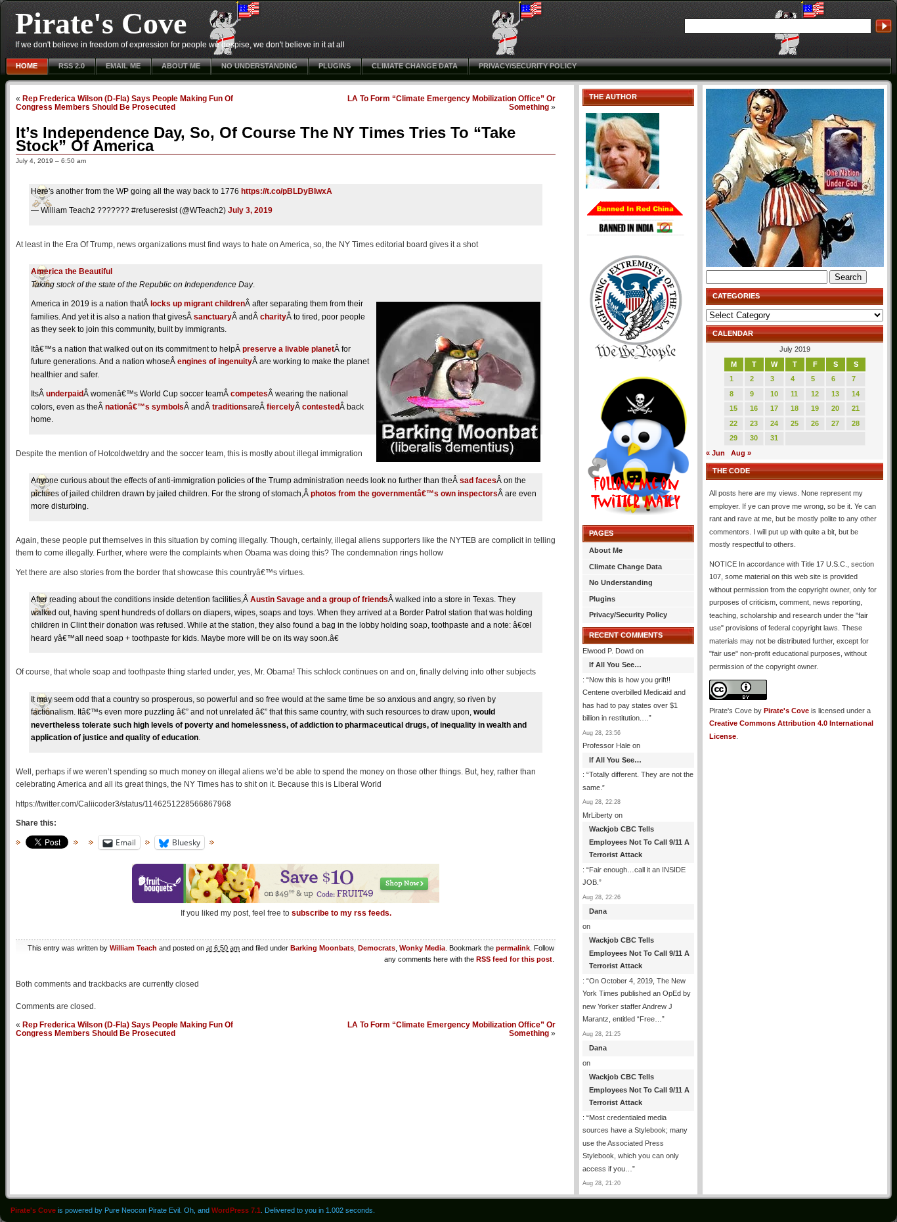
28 (856, 423)
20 (835, 408)
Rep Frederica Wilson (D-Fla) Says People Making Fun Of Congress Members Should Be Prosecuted (124, 102)
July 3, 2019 (250, 210)
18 (795, 408)
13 (835, 394)
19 (815, 408)
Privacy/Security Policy (528, 66)
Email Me (123, 66)
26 (815, 423)
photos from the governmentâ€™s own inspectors (404, 493)
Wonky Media (422, 948)
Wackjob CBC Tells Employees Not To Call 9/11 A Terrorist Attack (639, 841)
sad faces (478, 480)
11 (794, 394)
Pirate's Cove (100, 23)
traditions (230, 406)
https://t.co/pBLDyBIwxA (286, 191)
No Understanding (259, 66)
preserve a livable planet (288, 349)
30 (754, 438)
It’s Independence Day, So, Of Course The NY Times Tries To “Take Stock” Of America (265, 139)
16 (754, 408)
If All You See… (615, 665)
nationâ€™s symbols (144, 406)
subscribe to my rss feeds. (341, 913)
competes (249, 393)
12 (815, 394)
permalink (513, 948)
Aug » (741, 453)
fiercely (281, 406)
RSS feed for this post (514, 959)
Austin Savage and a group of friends (319, 599)
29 (733, 438)
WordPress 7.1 (236, 1210)
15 (733, 408)
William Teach (133, 948)
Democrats (376, 948)
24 (774, 423)
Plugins (334, 66)
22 (733, 423)
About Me (181, 66)
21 (856, 408)
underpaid (64, 393)
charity (273, 316)
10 (774, 394)
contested (320, 406)
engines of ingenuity (214, 361)
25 (795, 423)
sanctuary (213, 316)
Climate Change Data (415, 66)
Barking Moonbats (322, 948)
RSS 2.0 (71, 66)
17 (774, 408)
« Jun (715, 453)
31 (774, 438)
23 (754, 423)
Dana (598, 911)
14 (856, 394)
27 (835, 423)
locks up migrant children (197, 303)
